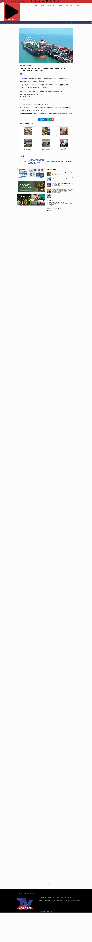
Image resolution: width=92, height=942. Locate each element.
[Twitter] (39, 1)
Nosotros (69, 5)
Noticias (60, 5)
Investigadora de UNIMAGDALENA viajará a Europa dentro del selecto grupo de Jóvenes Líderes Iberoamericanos (36, 161)
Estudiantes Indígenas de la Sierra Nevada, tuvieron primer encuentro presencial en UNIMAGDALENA (55, 161)
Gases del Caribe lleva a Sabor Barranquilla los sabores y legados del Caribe (50, 22)
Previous (49, 210)
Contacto (76, 5)
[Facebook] (31, 1)
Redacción (25, 73)
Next (48, 884)
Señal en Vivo (42, 5)
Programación (52, 5)
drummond (26, 156)
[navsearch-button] (90, 5)
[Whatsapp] (51, 1)
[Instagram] (35, 1)
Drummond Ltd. (23, 78)
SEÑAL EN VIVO (12, 19)
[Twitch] (47, 1)
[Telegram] (54, 1)
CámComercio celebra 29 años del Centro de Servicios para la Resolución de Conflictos (52, 113)
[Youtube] (43, 1)
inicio (35, 5)
